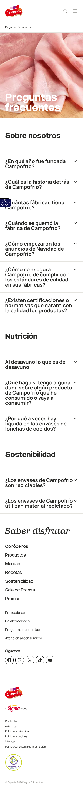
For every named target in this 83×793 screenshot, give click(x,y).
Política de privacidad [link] (17, 731)
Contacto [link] (11, 721)
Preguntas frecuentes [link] (18, 27)
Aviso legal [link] (11, 726)
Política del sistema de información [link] (25, 746)
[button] (41, 163)
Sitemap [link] (10, 741)
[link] (4, 203)
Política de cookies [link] (16, 736)
